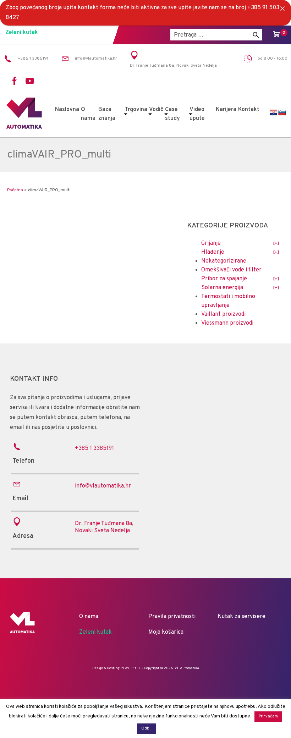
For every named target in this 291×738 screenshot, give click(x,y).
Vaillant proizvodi (223, 314)
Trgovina (136, 109)
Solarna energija (222, 287)
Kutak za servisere (241, 616)
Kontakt (248, 109)
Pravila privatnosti (172, 616)
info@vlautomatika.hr (103, 486)
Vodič (156, 109)
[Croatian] (274, 112)
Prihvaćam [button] (268, 716)
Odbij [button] (146, 728)
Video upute (197, 114)
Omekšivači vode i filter (231, 270)
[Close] (282, 8)
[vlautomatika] (24, 127)
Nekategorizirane (223, 261)
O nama (88, 114)
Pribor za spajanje (224, 278)
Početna (15, 190)
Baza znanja (106, 114)
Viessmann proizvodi (227, 323)
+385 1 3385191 (94, 448)
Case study (172, 114)
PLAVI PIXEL (131, 668)
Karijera (226, 109)
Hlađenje (212, 252)
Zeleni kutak (21, 32)
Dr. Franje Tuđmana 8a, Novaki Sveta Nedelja (104, 527)
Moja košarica (165, 632)
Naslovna (67, 109)
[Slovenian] (282, 112)
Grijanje (211, 243)
